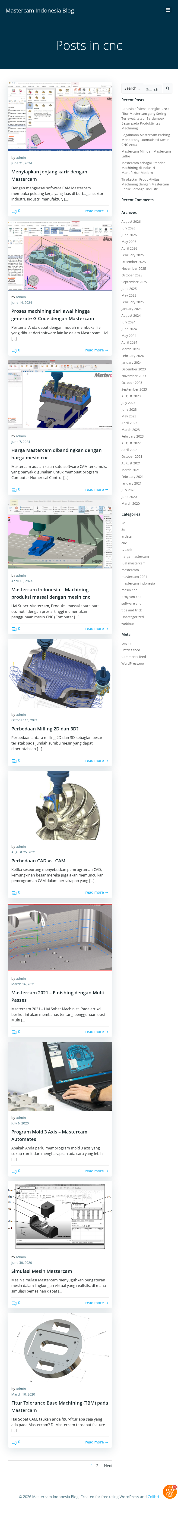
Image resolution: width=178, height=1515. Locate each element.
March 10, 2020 (23, 1394)
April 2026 (129, 248)
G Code (127, 550)
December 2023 (133, 369)
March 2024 (130, 349)
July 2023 (128, 403)
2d (123, 523)
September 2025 (134, 282)
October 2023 (131, 382)
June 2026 (129, 235)
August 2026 (131, 221)
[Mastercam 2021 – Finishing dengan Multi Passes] (60, 937)
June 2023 (129, 409)
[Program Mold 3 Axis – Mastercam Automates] (60, 1076)
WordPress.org (132, 663)
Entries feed (130, 650)
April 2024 (129, 342)
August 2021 (131, 463)
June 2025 (129, 288)
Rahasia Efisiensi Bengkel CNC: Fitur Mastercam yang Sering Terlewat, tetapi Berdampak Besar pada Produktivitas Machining (145, 118)
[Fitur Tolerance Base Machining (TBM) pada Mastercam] (60, 1347)
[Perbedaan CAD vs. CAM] (60, 805)
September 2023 (134, 389)
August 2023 (131, 396)
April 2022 (129, 450)
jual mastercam (133, 563)
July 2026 (128, 228)
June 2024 (129, 329)
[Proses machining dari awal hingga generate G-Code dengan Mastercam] (60, 256)
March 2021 (130, 470)
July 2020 (128, 490)
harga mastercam (135, 556)
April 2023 (129, 423)
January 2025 (131, 309)
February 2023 (132, 436)
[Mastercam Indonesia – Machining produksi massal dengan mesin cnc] (60, 534)
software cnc (131, 603)
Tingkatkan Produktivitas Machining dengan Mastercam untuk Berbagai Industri (145, 184)
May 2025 (128, 295)
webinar (127, 623)
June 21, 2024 (21, 163)
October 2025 (131, 275)
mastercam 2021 (134, 576)
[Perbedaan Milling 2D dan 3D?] (60, 673)
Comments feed (133, 656)
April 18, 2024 (21, 581)
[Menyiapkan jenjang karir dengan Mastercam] (60, 116)
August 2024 (131, 315)
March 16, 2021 (23, 984)
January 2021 (131, 483)
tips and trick (131, 610)
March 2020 (130, 503)
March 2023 (130, 429)
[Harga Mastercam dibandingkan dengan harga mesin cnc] (60, 395)
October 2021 (131, 456)
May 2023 (128, 416)
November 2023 (133, 376)
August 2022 (131, 443)
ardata (126, 536)
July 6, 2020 (20, 1123)
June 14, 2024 (21, 302)
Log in (126, 643)
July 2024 (128, 322)
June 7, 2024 (20, 441)
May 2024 (128, 335)
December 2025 (133, 262)
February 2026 (132, 255)
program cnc (131, 597)
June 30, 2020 (21, 1262)
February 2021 (132, 476)
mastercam (130, 570)
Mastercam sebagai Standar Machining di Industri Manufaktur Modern (143, 168)
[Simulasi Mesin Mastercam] (60, 1216)
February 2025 (132, 302)
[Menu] (168, 10)
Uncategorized (132, 617)
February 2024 (132, 356)
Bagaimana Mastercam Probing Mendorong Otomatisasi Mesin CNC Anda (145, 140)
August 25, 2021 (23, 852)
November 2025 (133, 268)
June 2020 (129, 497)
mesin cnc (129, 590)
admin (21, 157)
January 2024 (131, 362)
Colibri (153, 1496)
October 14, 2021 (24, 720)
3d (123, 529)
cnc (124, 543)
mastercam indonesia (138, 583)
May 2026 (128, 241)
